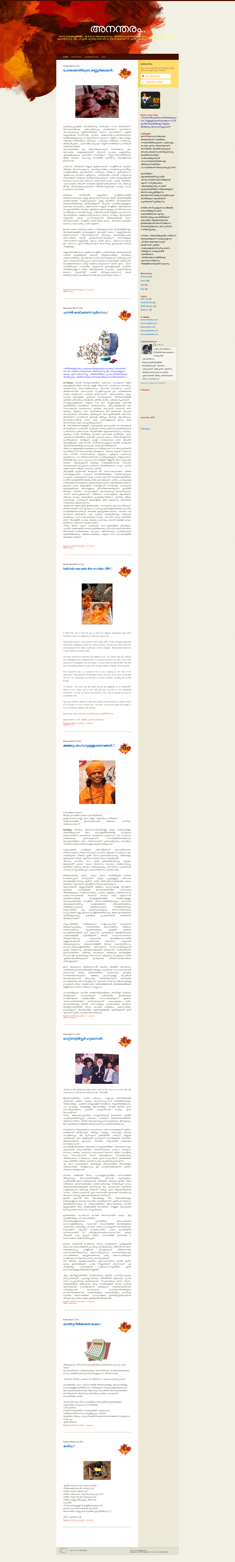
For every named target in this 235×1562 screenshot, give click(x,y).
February (145, 276)
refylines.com (164, 1552)
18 (125, 315)
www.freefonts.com (149, 319)
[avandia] (158, 421)
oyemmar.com (141, 1550)
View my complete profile (153, 383)
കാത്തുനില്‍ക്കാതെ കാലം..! (82, 1323)
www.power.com (148, 327)
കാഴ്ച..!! (69, 1446)
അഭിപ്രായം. (72, 1303)
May (143, 289)
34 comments (89, 290)
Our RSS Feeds (152, 76)
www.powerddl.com (149, 330)
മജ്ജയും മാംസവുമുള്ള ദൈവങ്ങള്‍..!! (89, 745)
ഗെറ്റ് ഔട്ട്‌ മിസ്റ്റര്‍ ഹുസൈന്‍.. (83, 1038)
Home (65, 57)
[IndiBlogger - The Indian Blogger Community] (150, 108)
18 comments (90, 546)
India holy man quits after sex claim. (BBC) (87, 568)
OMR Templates (143, 1552)
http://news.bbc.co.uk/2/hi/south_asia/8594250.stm (93, 714)
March (143, 280)
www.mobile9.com (149, 323)
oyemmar (133, 1552)
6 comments (90, 1301)
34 (125, 73)
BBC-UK (71, 725)
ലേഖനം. (71, 291)
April (143, 285)
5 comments (89, 1425)
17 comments (90, 1016)
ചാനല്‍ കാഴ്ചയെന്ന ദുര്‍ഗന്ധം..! (85, 312)
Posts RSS (76, 57)
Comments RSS (92, 57)
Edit (104, 57)
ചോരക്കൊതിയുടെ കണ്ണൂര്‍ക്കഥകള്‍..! (88, 70)
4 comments (89, 723)
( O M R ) (160, 345)
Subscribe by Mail (153, 82)
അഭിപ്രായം (72, 1017)
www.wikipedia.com (149, 334)
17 (125, 748)
